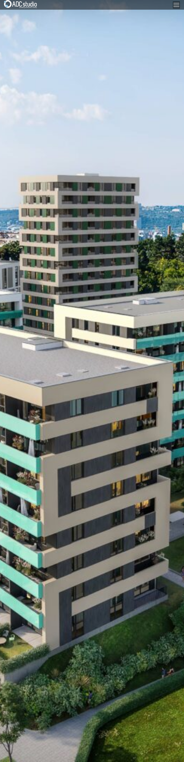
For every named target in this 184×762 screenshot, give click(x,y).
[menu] (176, 5)
